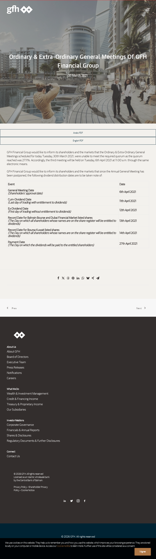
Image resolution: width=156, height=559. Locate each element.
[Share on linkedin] (78, 278)
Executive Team (16, 362)
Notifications (14, 372)
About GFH (13, 351)
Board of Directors (17, 356)
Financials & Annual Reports (23, 430)
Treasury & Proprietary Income (25, 404)
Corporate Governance (20, 424)
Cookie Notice (27, 490)
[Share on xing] (93, 278)
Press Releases (15, 367)
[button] (147, 9)
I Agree (143, 552)
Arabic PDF (78, 133)
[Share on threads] (68, 278)
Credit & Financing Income (22, 398)
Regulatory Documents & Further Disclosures (33, 440)
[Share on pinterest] (73, 278)
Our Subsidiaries (16, 409)
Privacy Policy (20, 487)
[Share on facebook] (58, 278)
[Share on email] (98, 278)
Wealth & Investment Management (27, 393)
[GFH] (20, 9)
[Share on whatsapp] (83, 278)
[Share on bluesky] (88, 278)
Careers (11, 378)
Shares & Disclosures (19, 435)
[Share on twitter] (63, 278)
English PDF (78, 141)
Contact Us (13, 456)
